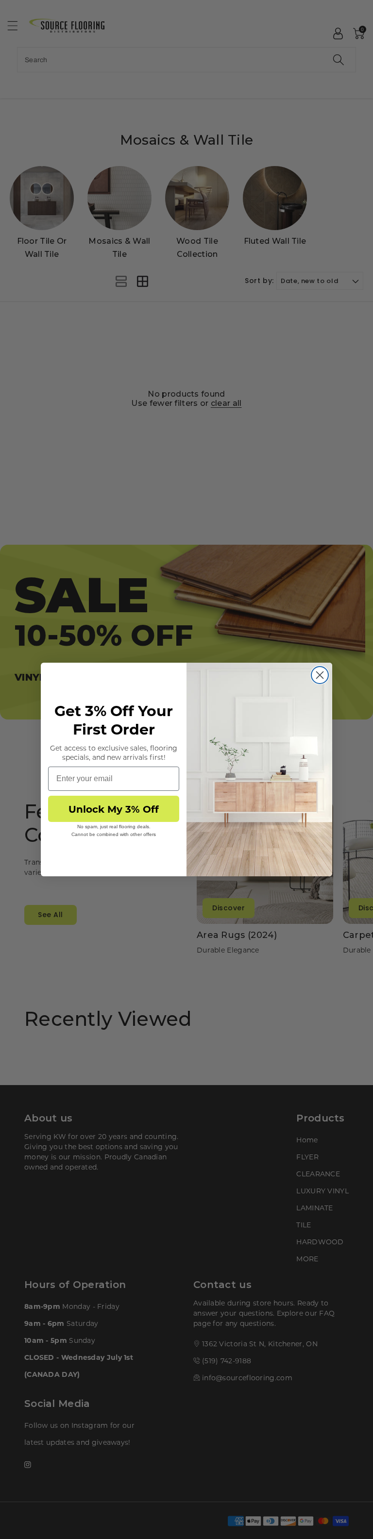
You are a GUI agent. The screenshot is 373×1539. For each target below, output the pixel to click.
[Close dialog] (319, 675)
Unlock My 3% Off (113, 808)
